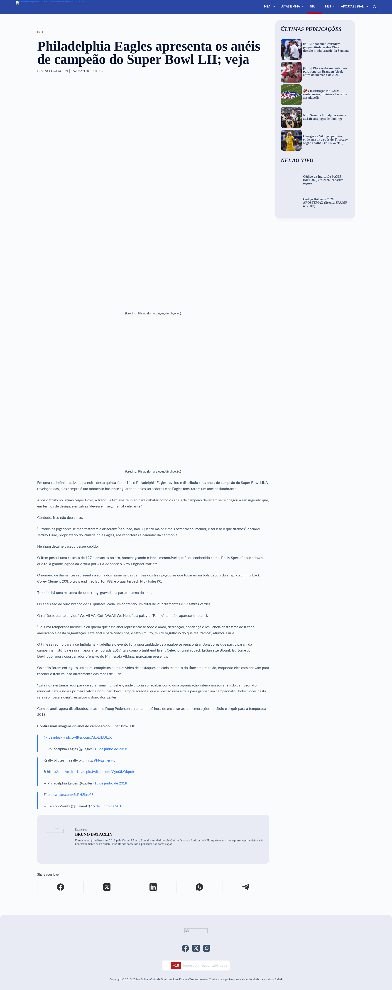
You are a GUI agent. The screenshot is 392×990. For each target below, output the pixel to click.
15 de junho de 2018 (110, 749)
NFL (312, 6)
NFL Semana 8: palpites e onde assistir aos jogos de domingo (324, 117)
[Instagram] (206, 948)
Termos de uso (198, 979)
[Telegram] (246, 887)
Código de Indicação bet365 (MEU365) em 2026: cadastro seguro (323, 180)
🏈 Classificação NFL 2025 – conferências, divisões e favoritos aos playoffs (325, 94)
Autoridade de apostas (259, 979)
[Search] (374, 7)
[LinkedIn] (153, 887)
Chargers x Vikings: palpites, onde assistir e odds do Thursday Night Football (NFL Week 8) (325, 140)
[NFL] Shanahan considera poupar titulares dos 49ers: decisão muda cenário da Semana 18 (326, 49)
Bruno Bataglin (93, 834)
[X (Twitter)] (107, 887)
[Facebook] (60, 887)
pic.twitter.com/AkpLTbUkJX (89, 737)
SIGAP (279, 979)
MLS (328, 6)
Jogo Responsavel (233, 979)
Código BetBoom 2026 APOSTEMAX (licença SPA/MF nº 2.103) (325, 203)
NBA (267, 6)
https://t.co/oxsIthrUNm (66, 772)
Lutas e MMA (290, 6)
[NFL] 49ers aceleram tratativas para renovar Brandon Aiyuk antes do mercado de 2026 (325, 72)
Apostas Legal (352, 6)
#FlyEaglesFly (54, 737)
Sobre (144, 979)
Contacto (214, 979)
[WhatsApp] (199, 887)
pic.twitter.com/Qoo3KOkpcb (110, 772)
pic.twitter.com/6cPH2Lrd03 (70, 794)
